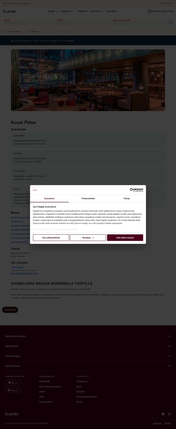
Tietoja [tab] (127, 198)
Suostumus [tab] (49, 198)
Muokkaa (86, 238)
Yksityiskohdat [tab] (88, 198)
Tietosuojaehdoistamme (65, 229)
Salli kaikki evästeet (125, 238)
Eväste (45, 229)
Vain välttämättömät (51, 238)
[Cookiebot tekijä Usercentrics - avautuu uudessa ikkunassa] (132, 190)
